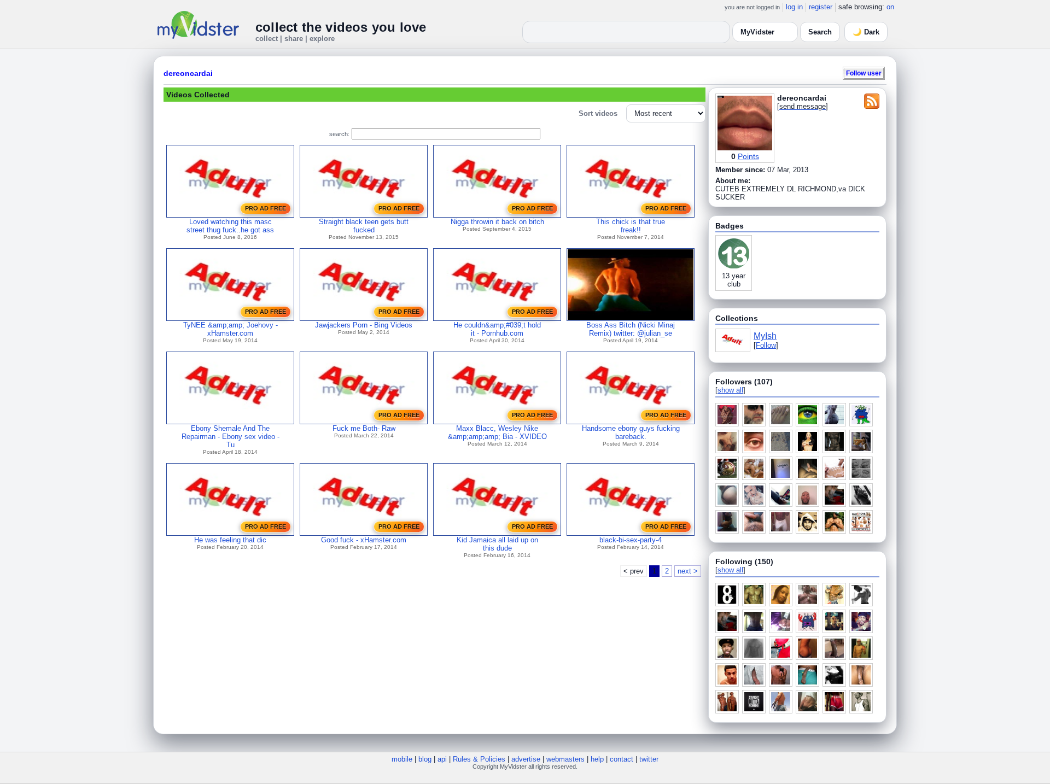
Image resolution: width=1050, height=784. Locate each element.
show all (730, 390)
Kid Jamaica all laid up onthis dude (497, 544)
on (890, 7)
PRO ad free (265, 208)
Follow (766, 345)
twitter (648, 759)
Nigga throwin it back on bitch (497, 222)
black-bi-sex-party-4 (630, 540)
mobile (402, 759)
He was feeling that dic (230, 540)
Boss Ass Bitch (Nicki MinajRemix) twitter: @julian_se (630, 329)
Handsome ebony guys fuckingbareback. (631, 432)
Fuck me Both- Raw (363, 428)
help (597, 759)
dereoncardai (188, 73)
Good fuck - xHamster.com (363, 540)
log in (794, 7)
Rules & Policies (479, 759)
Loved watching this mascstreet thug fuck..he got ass (230, 226)
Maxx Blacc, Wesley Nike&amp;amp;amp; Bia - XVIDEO (497, 432)
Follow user (864, 73)
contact (621, 759)
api (442, 759)
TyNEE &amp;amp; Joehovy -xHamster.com (230, 329)
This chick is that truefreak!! (630, 226)
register (820, 7)
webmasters (565, 759)
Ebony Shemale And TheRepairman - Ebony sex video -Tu (230, 436)
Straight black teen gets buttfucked (364, 226)
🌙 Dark (866, 32)
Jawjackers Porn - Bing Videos (363, 325)
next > (688, 571)
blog (424, 759)
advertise (525, 759)
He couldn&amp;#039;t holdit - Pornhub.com (497, 329)
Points (748, 156)
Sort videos (598, 113)
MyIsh (765, 336)
